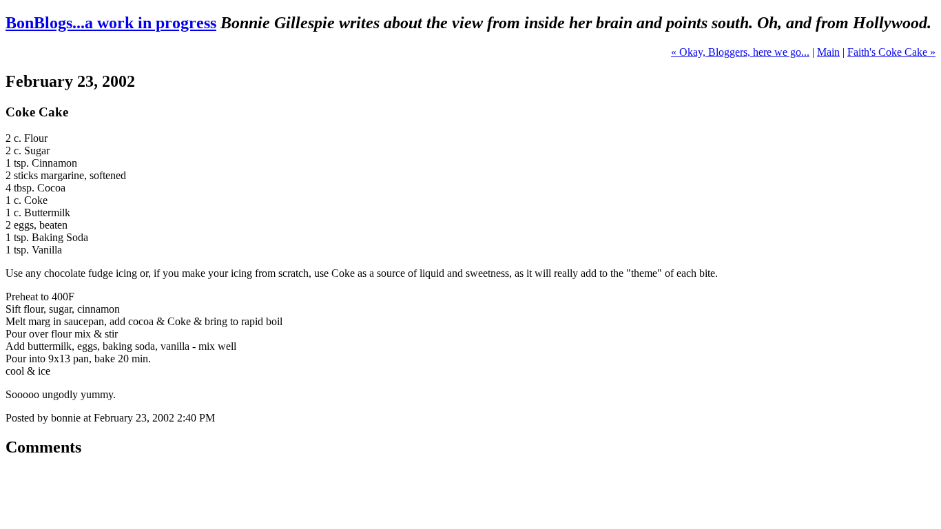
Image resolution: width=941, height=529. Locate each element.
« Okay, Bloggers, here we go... (740, 52)
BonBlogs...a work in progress (111, 23)
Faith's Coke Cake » (891, 52)
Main (828, 52)
